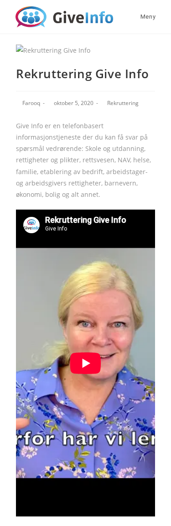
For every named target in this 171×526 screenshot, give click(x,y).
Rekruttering (123, 103)
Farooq (31, 103)
